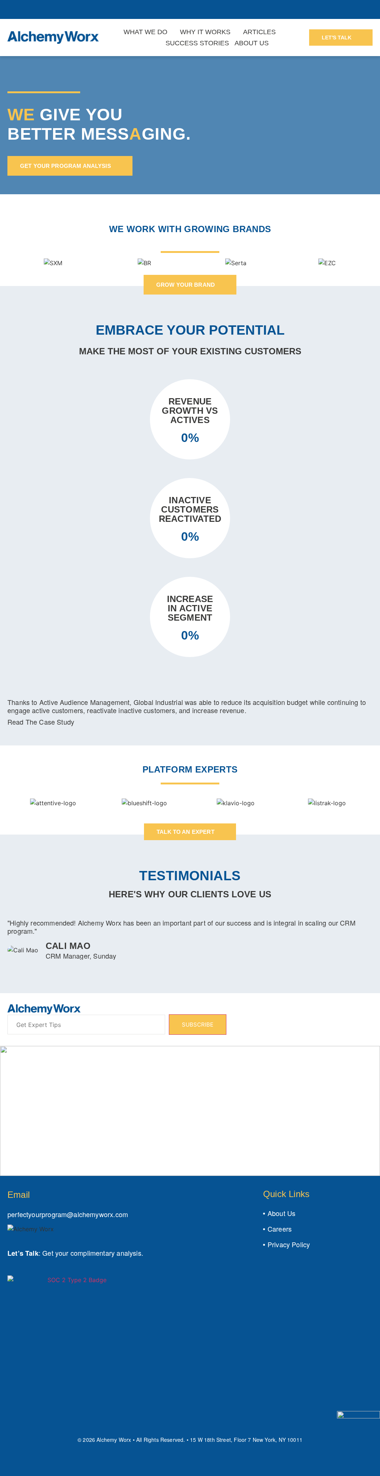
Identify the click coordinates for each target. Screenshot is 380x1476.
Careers (280, 1228)
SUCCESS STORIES (197, 43)
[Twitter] (27, 1424)
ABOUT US (252, 43)
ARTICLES (259, 32)
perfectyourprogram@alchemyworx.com (67, 1214)
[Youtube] (44, 1424)
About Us (281, 1213)
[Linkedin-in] (10, 1424)
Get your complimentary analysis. (92, 1253)
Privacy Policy (289, 1244)
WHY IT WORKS (205, 32)
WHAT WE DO (145, 32)
